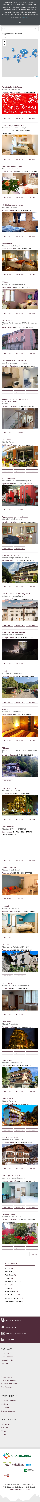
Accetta (20, 22)
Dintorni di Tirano (11, 1281)
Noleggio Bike (7, 1360)
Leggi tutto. (25, 17)
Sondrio (4, 1428)
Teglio (7, 1288)
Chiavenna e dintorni (13, 1301)
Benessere (5, 1407)
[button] (20, 56)
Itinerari (5, 1363)
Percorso (5, 1353)
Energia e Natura (8, 1401)
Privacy (27, 1489)
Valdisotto (9, 1272)
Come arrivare (7, 1377)
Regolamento (6, 1387)
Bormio (7, 1268)
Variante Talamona (9, 1380)
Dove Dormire (7, 1357)
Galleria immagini (9, 1384)
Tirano (7, 1285)
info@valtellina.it (16, 1489)
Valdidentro (9, 1275)
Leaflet (36, 76)
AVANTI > (34, 1254)
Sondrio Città (10, 1291)
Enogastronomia (8, 1411)
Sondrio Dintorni (11, 1295)
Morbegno (5, 1424)
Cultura (4, 1404)
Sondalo (8, 1278)
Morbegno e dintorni (12, 1298)
